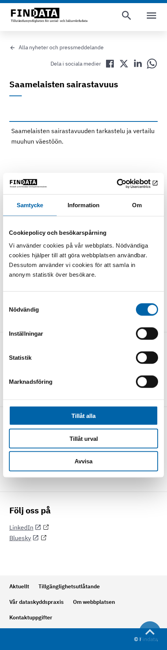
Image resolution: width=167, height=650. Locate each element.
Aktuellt (19, 586)
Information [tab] (83, 205)
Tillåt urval (84, 438)
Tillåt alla (83, 415)
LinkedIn (21, 527)
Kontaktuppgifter (30, 617)
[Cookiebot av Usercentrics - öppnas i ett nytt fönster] (124, 184)
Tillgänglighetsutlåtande (69, 586)
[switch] (147, 333)
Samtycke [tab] (30, 205)
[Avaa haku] (126, 15)
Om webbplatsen (94, 601)
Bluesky (20, 538)
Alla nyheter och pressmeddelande (61, 47)
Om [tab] (137, 205)
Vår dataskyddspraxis (36, 601)
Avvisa (83, 461)
